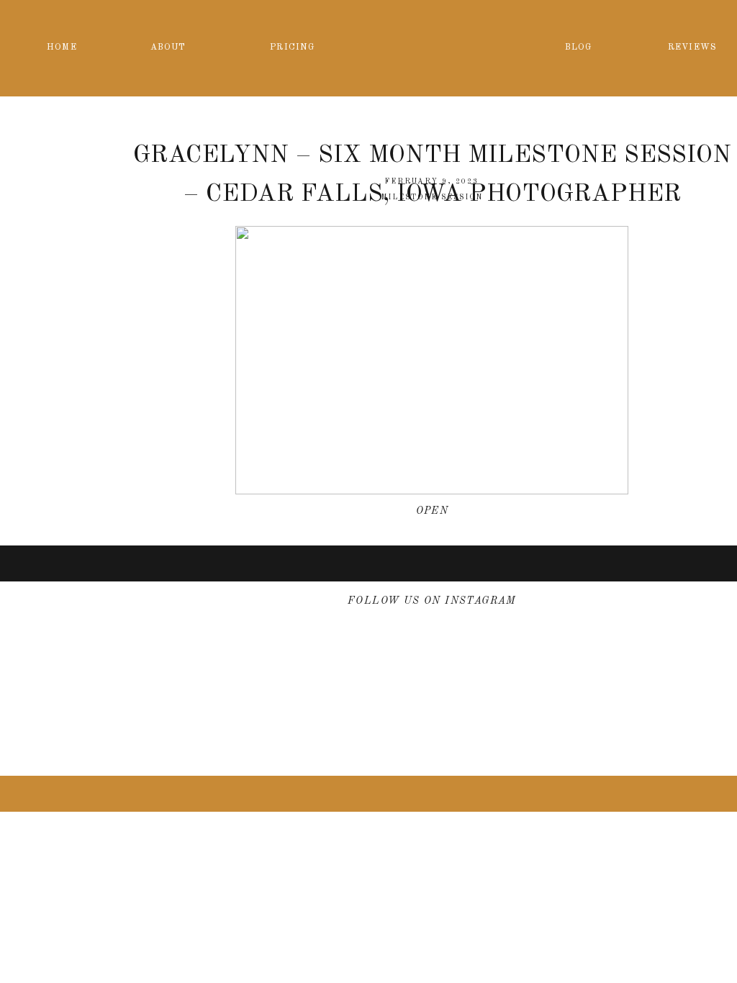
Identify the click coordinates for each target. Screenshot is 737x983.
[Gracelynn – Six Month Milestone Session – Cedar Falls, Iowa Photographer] (431, 360)
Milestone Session (432, 197)
